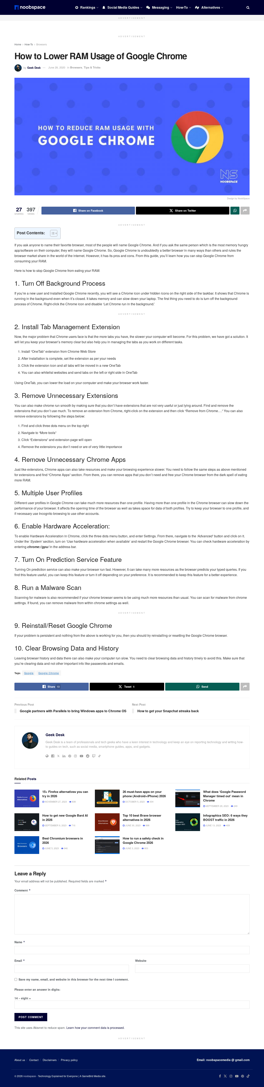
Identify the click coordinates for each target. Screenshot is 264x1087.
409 (227, 825)
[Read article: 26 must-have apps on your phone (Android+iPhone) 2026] (107, 798)
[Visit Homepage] (29, 7)
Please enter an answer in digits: (37, 989)
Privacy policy (69, 1060)
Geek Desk (34, 67)
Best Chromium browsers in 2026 (62, 840)
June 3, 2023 (132, 848)
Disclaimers (50, 1060)
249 (235, 806)
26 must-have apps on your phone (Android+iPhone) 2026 (144, 793)
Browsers (41, 44)
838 (73, 801)
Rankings (87, 7)
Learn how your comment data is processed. (95, 1028)
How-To (182, 7)
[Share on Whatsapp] (234, 211)
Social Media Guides (123, 7)
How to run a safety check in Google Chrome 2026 (143, 840)
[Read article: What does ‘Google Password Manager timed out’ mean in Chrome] (187, 798)
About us (19, 1060)
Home (17, 44)
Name (19, 942)
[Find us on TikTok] (248, 1076)
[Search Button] (248, 7)
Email (19, 960)
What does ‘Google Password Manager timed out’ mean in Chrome (224, 796)
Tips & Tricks (92, 67)
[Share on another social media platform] (245, 211)
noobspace (29, 1076)
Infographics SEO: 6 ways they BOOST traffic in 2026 (225, 817)
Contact (34, 1060)
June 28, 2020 (56, 67)
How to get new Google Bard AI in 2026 (65, 817)
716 (73, 825)
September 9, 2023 (55, 825)
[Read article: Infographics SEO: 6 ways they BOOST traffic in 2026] (187, 822)
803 (146, 848)
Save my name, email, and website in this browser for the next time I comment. (74, 979)
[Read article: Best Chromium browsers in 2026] (26, 845)
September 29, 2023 (217, 806)
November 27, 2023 (55, 801)
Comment (22, 890)
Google (29, 673)
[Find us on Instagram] (231, 1076)
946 (65, 848)
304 (151, 801)
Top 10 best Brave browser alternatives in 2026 (142, 817)
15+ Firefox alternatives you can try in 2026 (65, 793)
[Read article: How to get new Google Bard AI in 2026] (26, 822)
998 (147, 825)
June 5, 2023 (51, 848)
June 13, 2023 (213, 825)
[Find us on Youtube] (236, 1076)
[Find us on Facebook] (220, 1076)
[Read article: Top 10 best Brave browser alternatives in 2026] (107, 822)
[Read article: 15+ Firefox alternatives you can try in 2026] (26, 798)
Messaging (160, 7)
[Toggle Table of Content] (51, 233)
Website (140, 960)
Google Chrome (48, 673)
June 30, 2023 (132, 825)
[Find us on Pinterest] (242, 1076)
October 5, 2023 (135, 801)
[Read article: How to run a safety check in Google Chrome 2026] (107, 845)
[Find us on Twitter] (225, 1076)
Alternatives (210, 7)
